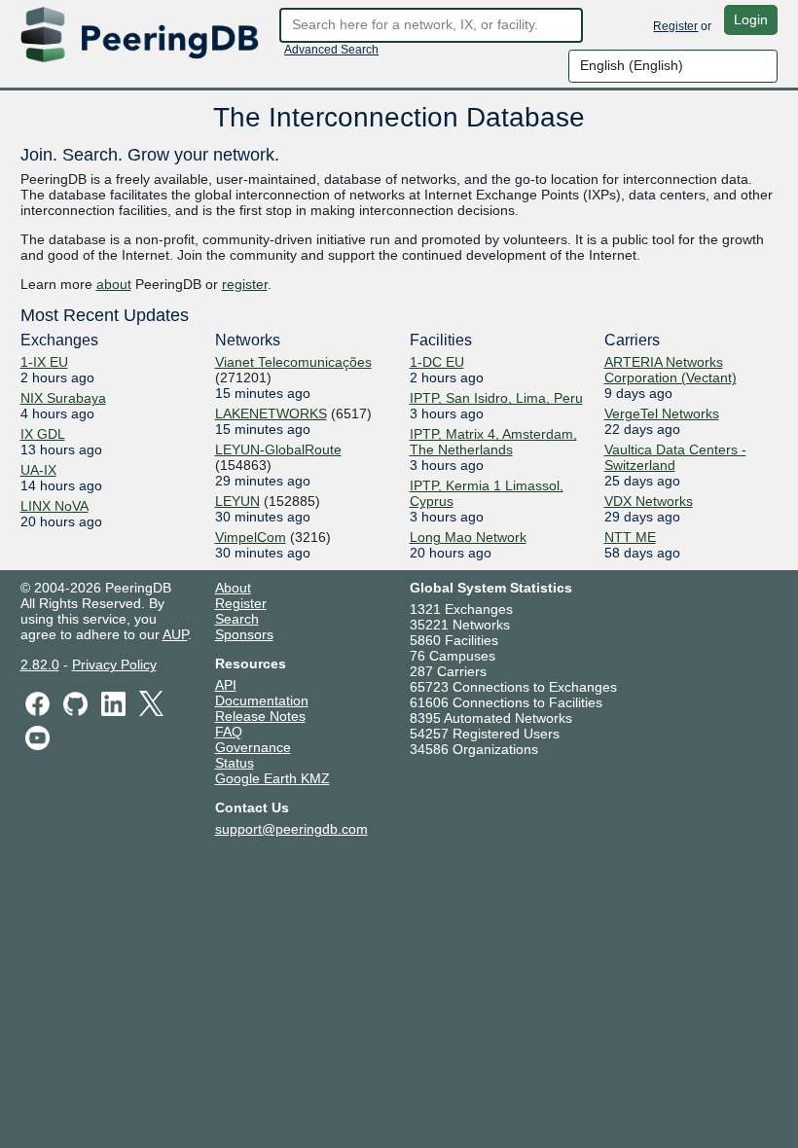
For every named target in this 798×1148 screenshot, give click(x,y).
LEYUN (237, 501)
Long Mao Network (468, 537)
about (113, 284)
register (245, 284)
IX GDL (42, 434)
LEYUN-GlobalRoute (278, 449)
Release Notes (260, 716)
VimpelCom (250, 537)
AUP (175, 634)
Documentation (261, 700)
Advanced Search (331, 49)
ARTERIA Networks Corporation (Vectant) (670, 369)
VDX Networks (648, 501)
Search (237, 619)
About (233, 587)
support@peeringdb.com (291, 829)
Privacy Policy (114, 664)
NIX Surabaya (63, 398)
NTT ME (630, 537)
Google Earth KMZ (272, 778)
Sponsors (244, 634)
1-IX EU (44, 362)
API (225, 685)
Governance (253, 747)
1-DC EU (437, 362)
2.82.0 (39, 664)
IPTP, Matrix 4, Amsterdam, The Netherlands (493, 441)
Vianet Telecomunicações (293, 362)
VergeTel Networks (661, 413)
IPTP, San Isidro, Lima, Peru (496, 398)
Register (675, 26)
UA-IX (38, 470)
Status (234, 763)
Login (751, 19)
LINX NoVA (54, 506)
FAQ (228, 731)
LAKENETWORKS (271, 413)
